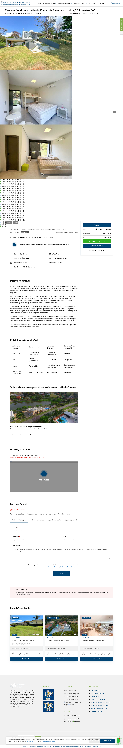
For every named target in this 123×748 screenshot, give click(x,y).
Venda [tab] (97, 225)
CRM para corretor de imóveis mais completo (61, 746)
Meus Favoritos (121, 25)
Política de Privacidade (67, 567)
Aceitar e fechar (107, 740)
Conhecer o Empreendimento (22, 435)
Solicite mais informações (96, 250)
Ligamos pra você (71, 520)
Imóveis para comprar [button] (64, 3)
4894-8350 (68, 719)
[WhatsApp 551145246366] (117, 740)
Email (64, 536)
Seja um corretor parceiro (99, 708)
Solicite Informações (19, 520)
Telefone (16, 536)
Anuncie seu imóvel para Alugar (100, 705)
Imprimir (85, 13)
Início (39, 3)
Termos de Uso (53, 567)
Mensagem (17, 545)
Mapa (16, 222)
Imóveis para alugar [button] (49, 3)
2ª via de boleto (95, 696)
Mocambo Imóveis (32, 746)
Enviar (61, 574)
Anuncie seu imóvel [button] (79, 3)
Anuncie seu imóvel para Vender (100, 702)
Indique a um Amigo (37, 520)
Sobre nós (103, 3)
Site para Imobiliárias (96, 746)
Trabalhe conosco (96, 711)
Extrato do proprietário (98, 699)
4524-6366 (68, 699)
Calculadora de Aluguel (97, 693)
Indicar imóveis (93, 3)
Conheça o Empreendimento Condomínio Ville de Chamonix (23, 13)
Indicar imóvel (95, 690)
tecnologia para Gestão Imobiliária (84, 746)
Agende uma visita (96, 246)
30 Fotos (9, 222)
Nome (15, 527)
